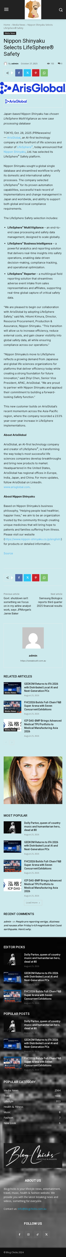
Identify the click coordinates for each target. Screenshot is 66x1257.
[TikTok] (37, 1234)
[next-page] (12, 742)
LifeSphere (25, 147)
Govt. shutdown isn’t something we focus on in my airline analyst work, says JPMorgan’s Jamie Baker (17, 606)
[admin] (6, 63)
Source (8, 553)
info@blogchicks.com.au (32, 1209)
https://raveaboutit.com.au (33, 660)
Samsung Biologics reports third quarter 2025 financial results (49, 602)
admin (15, 63)
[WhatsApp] (44, 72)
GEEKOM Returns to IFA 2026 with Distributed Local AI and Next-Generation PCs (41, 687)
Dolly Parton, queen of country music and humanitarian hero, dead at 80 (42, 826)
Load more (32, 902)
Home (7, 24)
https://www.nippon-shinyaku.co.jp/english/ (33, 539)
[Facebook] (19, 72)
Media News (18, 24)
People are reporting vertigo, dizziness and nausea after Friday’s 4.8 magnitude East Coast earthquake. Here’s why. (33, 925)
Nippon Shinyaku (15, 151)
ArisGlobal (14, 137)
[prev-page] (6, 742)
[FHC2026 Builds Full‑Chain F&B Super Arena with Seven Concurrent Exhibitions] (12, 707)
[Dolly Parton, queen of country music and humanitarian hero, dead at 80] (12, 827)
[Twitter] (27, 72)
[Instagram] (28, 1234)
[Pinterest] (35, 72)
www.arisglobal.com (17, 487)
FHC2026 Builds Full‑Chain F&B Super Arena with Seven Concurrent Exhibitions (42, 706)
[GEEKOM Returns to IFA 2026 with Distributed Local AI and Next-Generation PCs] (12, 688)
